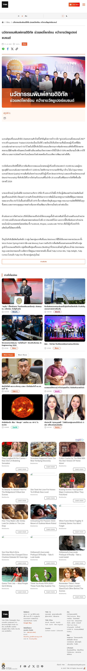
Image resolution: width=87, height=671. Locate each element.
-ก (18, 16)
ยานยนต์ (78, 623)
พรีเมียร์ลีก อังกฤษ (72, 640)
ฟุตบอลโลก (70, 644)
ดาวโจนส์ (77, 627)
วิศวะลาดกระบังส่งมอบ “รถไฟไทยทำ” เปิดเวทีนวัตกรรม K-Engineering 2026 (22, 344)
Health (58, 622)
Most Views (8, 354)
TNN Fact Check (72, 625)
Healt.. (57, 391)
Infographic (70, 627)
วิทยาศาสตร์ (76, 618)
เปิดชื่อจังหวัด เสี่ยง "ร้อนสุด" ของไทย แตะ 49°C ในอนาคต (20, 423)
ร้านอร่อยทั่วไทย (71, 650)
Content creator (50, 630)
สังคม (8, 22)
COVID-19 (70, 629)
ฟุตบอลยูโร (78, 642)
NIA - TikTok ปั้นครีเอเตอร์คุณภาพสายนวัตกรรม (61, 344)
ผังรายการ (56, 616)
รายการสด (48, 614)
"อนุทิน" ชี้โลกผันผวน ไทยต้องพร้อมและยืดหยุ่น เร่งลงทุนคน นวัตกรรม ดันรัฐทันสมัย (22, 307)
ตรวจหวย (78, 652)
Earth (15, 427)
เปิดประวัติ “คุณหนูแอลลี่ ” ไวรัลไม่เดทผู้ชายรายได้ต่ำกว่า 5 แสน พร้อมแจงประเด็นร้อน (64, 423)
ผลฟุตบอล (70, 637)
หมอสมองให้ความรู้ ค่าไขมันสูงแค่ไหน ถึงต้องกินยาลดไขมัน (64, 387)
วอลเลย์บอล (70, 642)
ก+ (26, 16)
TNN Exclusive (71, 616)
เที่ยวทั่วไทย (80, 650)
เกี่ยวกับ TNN (61, 665)
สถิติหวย (69, 654)
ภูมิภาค (73, 623)
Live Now (75, 4)
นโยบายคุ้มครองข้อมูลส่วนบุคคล (76, 665)
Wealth (52, 622)
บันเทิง (68, 623)
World (57, 311)
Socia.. (57, 427)
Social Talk (70, 621)
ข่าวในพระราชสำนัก (72, 614)
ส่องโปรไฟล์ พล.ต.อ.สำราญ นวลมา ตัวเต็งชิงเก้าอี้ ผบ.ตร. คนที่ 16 (21, 387)
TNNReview (70, 652)
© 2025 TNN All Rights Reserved (71, 668)
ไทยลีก (76, 644)
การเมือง (69, 618)
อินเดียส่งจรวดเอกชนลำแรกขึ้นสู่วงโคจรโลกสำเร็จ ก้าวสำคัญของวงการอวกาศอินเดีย (64, 307)
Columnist (60, 630)
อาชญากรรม (78, 621)
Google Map (27, 623)
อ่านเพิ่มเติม (43, 261)
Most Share (22, 354)
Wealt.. (15, 311)
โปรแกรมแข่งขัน (78, 637)
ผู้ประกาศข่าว (48, 616)
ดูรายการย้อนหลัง (57, 614)
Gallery (69, 631)
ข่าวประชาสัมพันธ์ (79, 629)
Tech (46, 624)
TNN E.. (15, 391)
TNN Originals (58, 624)
